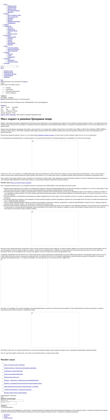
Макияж (10, 20)
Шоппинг (10, 12)
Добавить (3, 405)
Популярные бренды (14, 10)
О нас (5, 416)
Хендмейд (7, 58)
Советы (6, 24)
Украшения (11, 60)
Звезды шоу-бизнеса (13, 49)
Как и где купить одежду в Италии (21, 182)
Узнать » (25, 81)
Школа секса (11, 29)
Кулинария (7, 35)
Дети (9, 32)
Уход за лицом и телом (14, 15)
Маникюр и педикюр (14, 21)
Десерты (10, 41)
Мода (5, 4)
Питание (10, 54)
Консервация (11, 43)
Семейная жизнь (12, 30)
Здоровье (6, 52)
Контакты (7, 414)
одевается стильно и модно (46, 135)
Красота (6, 13)
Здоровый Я (11, 57)
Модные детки (12, 9)
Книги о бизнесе (11, 93)
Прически (10, 18)
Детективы (9, 89)
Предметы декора (13, 61)
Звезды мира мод (13, 51)
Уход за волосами (13, 16)
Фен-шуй (7, 63)
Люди (5, 46)
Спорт (9, 55)
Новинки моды (12, 6)
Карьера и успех (12, 34)
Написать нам (8, 418)
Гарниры (10, 38)
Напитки (10, 44)
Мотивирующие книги (13, 91)
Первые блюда (12, 37)
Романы (8, 87)
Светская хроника (13, 47)
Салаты (10, 40)
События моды (12, 7)
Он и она (10, 27)
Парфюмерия (11, 23)
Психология (7, 26)
